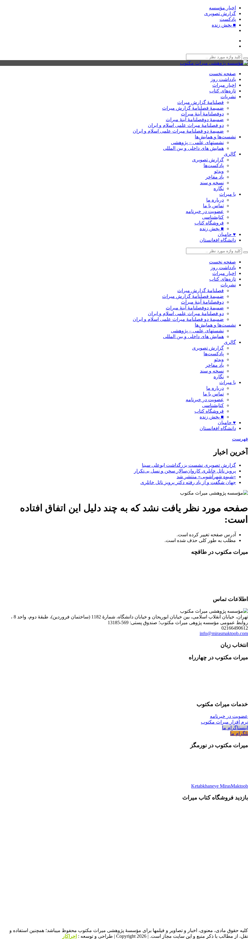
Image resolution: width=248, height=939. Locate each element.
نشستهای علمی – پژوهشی (197, 142)
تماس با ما (213, 205)
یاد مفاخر (214, 176)
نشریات (228, 96)
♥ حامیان (227, 234)
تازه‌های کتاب (222, 90)
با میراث (227, 194)
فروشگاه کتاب (209, 222)
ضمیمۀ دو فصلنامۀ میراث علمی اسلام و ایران (178, 131)
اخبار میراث (224, 85)
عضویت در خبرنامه (205, 211)
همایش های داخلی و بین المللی (193, 148)
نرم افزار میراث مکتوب (224, 721)
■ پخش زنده (224, 24)
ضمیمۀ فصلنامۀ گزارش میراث (193, 108)
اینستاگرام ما (235, 727)
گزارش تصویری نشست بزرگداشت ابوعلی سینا (189, 465)
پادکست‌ (228, 19)
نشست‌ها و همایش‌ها (215, 136)
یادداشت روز (223, 79)
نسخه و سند (212, 182)
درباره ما (215, 199)
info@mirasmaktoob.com (224, 633)
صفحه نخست (222, 73)
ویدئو (219, 171)
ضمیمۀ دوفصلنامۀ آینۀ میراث (195, 119)
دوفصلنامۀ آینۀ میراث (202, 113)
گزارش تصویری (220, 13)
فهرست (240, 438)
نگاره (219, 188)
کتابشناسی (213, 217)
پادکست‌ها (214, 165)
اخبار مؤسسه (222, 7)
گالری (230, 153)
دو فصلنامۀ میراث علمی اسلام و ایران (186, 125)
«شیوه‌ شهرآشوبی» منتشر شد (206, 476)
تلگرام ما (239, 733)
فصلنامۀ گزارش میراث (200, 102)
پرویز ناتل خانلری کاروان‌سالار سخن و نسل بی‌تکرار (185, 470)
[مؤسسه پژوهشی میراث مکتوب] (214, 63)
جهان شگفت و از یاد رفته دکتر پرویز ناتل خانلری (188, 482)
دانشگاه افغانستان (218, 240)
